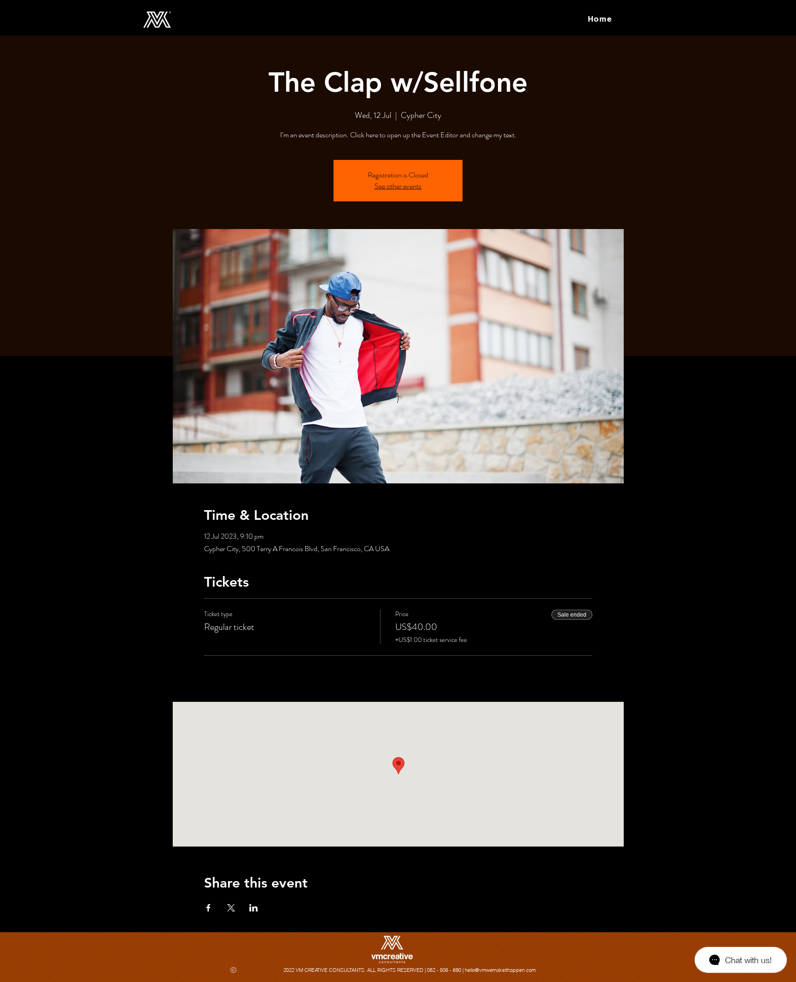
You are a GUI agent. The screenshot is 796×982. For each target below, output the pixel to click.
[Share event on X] (231, 907)
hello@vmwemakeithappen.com (500, 970)
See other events (398, 186)
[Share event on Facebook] (208, 907)
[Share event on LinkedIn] (253, 907)
